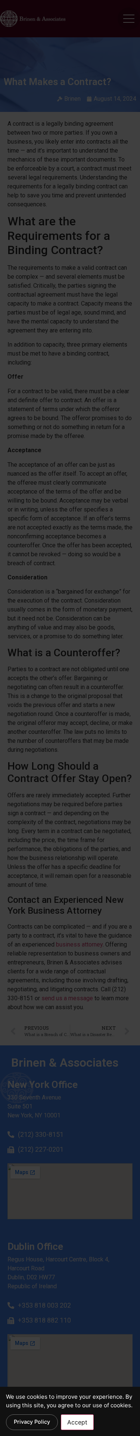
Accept (77, 1422)
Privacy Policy (32, 1421)
